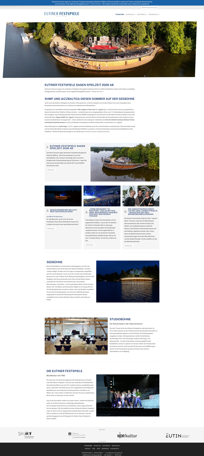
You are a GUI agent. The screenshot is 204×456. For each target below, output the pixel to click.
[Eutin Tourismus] (80, 435)
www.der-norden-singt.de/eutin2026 (97, 132)
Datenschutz (114, 448)
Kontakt (87, 448)
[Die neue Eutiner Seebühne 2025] (63, 196)
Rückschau (153, 14)
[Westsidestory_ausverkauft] (102, 196)
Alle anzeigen (102, 441)
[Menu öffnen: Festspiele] (147, 15)
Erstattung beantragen (150, 7)
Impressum (105, 448)
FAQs (93, 448)
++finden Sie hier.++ (95, 4)
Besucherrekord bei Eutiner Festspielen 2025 (63, 211)
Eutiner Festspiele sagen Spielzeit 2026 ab (67, 147)
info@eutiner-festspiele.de (114, 452)
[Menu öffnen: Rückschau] (159, 15)
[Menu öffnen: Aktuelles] (135, 15)
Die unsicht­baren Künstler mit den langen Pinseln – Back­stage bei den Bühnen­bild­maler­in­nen (142, 211)
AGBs (98, 448)
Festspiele (141, 14)
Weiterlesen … (51, 170)
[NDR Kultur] (30, 435)
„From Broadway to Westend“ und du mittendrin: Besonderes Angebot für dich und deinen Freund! (103, 212)
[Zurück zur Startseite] (62, 14)
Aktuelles (130, 14)
